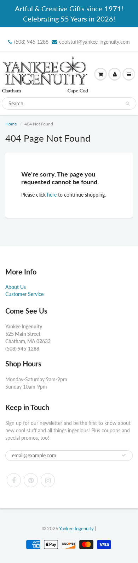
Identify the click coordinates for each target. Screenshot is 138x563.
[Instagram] (48, 480)
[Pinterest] (31, 480)
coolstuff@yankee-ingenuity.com (94, 42)
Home (11, 123)
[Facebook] (14, 480)
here (52, 195)
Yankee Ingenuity (76, 528)
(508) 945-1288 (31, 42)
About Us (15, 287)
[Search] (127, 103)
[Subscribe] (123, 455)
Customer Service (24, 294)
